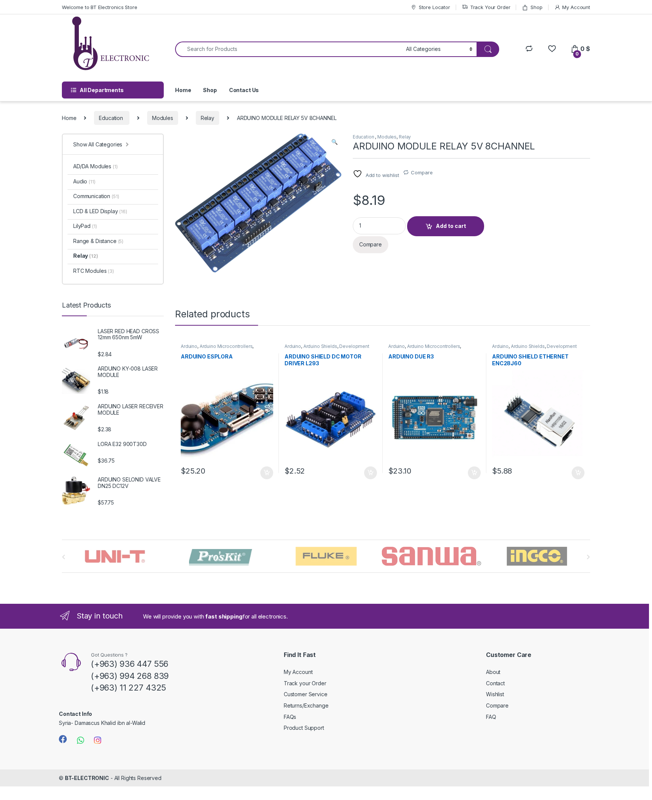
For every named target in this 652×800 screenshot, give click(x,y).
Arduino (189, 346)
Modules (162, 118)
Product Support (304, 728)
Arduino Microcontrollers (226, 346)
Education (112, 118)
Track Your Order (490, 7)
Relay (207, 118)
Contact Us (244, 90)
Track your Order (305, 683)
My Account (576, 7)
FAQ (491, 717)
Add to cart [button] (266, 472)
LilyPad (85, 226)
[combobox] (288, 49)
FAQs (290, 717)
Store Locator (434, 7)
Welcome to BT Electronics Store (99, 7)
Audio (84, 181)
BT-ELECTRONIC (87, 778)
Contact (495, 683)
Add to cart (451, 226)
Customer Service (306, 694)
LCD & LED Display (100, 211)
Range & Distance (98, 241)
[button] (334, 141)
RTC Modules (93, 271)
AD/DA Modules (95, 166)
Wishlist (495, 694)
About (493, 672)
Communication (96, 196)
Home (183, 90)
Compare (421, 172)
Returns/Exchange (306, 705)
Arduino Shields (320, 346)
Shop (536, 7)
